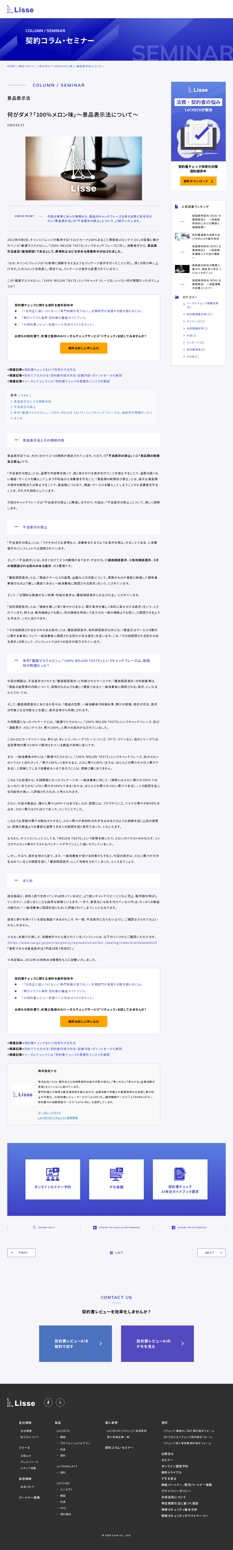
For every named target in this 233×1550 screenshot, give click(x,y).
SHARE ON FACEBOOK (192, 1227)
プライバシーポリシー (176, 1491)
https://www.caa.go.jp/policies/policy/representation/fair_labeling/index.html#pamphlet (82, 942)
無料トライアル (171, 1472)
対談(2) (192, 335)
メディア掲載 (28, 1468)
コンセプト (66, 1489)
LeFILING (63, 1483)
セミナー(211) (196, 321)
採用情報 (25, 1478)
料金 (63, 1449)
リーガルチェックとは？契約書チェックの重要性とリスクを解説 (67, 381)
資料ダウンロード (195, 181)
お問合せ (167, 1453)
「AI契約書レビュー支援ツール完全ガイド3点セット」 (58, 324)
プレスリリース (29, 1462)
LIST (119, 1252)
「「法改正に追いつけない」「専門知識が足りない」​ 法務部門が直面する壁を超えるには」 (82, 311)
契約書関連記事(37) (200, 314)
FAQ (63, 1508)
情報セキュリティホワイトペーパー (185, 1515)
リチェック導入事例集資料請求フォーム (187, 1443)
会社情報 (25, 1422)
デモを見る (169, 1478)
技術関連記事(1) (197, 328)
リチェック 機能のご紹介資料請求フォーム (188, 1431)
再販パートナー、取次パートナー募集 (186, 1484)
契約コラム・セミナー (119, 1447)
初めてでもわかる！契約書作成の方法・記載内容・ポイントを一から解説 (73, 375)
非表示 (25, 395)
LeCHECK (63, 1431)
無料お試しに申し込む (83, 348)
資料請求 (66, 1514)
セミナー (167, 1460)
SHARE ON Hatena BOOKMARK (119, 1227)
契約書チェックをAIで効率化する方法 (50, 369)
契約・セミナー (27, 66)
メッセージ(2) (195, 342)
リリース (24, 1447)
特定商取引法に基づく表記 (180, 1503)
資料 (63, 1455)
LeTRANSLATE (67, 1466)
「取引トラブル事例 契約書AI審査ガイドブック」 (54, 317)
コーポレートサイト (49, 1112)
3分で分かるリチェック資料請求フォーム (187, 1437)
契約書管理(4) (196, 349)
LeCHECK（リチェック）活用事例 (58, 1118)
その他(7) (193, 356)
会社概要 (26, 1431)
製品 (58, 1422)
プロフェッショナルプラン (75, 1443)
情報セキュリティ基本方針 (179, 1509)
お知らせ (26, 1455)
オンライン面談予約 (175, 1466)
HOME (11, 66)
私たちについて (30, 1437)
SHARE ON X (46, 1227)
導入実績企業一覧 (118, 1437)
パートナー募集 (29, 1497)
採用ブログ (27, 1487)
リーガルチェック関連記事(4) (202, 305)
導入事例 (111, 1422)
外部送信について (173, 1497)
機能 (63, 1437)
